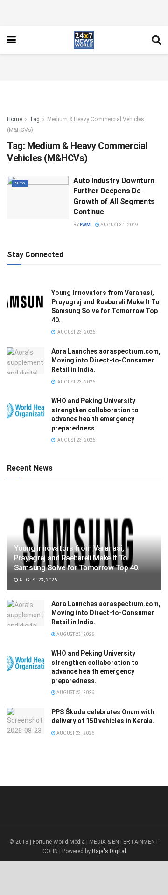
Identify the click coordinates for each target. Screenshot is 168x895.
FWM (85, 224)
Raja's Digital (109, 851)
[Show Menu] (11, 40)
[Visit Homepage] (84, 40)
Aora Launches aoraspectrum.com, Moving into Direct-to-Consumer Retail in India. (106, 360)
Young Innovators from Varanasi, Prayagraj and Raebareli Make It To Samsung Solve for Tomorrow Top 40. (77, 558)
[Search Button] (156, 40)
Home (14, 119)
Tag (34, 119)
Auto (19, 183)
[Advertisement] (84, 11)
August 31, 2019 (118, 224)
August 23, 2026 (37, 579)
